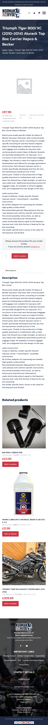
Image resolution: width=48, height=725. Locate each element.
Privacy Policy (24, 665)
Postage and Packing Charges (33, 660)
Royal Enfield (40, 656)
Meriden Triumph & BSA (25, 656)
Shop (11, 50)
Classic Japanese (10, 660)
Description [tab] (11, 270)
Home (4, 50)
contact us (35, 246)
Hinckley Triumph (9, 656)
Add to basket (20, 256)
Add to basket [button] (10, 464)
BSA (19, 660)
